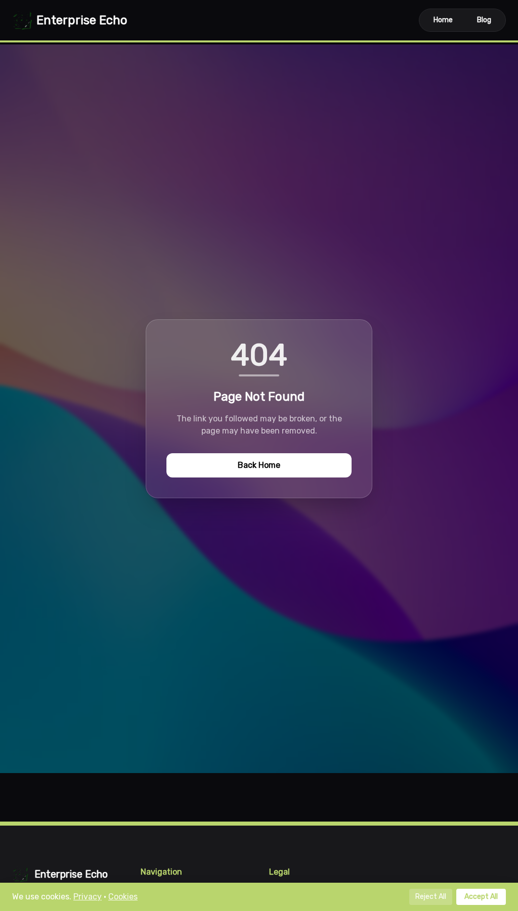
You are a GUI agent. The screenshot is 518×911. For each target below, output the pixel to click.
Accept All (481, 896)
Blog (484, 20)
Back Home (259, 465)
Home (443, 20)
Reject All (430, 896)
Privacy (87, 896)
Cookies (123, 896)
